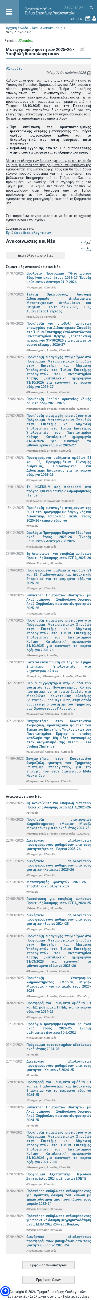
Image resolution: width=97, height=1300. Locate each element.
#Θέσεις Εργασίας (37, 563)
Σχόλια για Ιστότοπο (45, 1296)
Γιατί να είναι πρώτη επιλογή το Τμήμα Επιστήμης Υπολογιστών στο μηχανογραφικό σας (58, 666)
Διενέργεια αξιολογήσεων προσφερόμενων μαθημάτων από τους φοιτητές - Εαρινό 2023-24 (58, 1241)
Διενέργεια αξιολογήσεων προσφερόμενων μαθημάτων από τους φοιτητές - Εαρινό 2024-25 (58, 919)
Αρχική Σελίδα (17, 28)
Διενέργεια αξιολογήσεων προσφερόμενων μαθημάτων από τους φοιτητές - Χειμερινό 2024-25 (58, 1066)
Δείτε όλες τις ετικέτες (35, 255)
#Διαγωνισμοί (35, 714)
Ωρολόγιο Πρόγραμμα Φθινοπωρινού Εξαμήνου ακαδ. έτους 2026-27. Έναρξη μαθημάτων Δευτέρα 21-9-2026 (58, 278)
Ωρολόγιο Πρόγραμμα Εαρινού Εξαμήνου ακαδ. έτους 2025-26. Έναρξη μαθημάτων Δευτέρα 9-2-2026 (58, 537)
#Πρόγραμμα (34, 287)
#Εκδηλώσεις (34, 316)
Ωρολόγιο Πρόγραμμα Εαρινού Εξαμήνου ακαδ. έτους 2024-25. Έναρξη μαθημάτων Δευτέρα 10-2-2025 (58, 1028)
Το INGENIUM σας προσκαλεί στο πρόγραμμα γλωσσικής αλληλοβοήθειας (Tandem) (58, 491)
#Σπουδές (14, 68)
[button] (5, 1291)
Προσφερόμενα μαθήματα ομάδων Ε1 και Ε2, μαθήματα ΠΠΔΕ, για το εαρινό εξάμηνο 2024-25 (58, 1007)
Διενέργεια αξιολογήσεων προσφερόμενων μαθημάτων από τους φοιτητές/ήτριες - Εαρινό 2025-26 (58, 845)
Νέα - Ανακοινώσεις (47, 28)
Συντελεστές (17, 1296)
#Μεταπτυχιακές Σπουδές (42, 350)
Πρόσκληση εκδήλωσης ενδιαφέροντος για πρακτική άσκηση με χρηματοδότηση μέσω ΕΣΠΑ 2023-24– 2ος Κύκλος (58, 1220)
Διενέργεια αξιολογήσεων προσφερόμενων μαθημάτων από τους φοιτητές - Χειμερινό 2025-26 (58, 865)
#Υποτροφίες (67, 408)
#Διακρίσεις (33, 676)
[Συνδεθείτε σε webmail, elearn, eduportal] (94, 19)
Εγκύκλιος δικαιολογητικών (28, 233)
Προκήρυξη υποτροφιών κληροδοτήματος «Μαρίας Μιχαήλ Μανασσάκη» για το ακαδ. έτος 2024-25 (58, 824)
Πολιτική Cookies (76, 1296)
